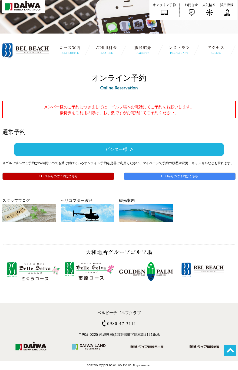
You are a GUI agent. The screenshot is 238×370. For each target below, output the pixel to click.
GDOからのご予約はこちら (179, 176)
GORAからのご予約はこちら (58, 176)
